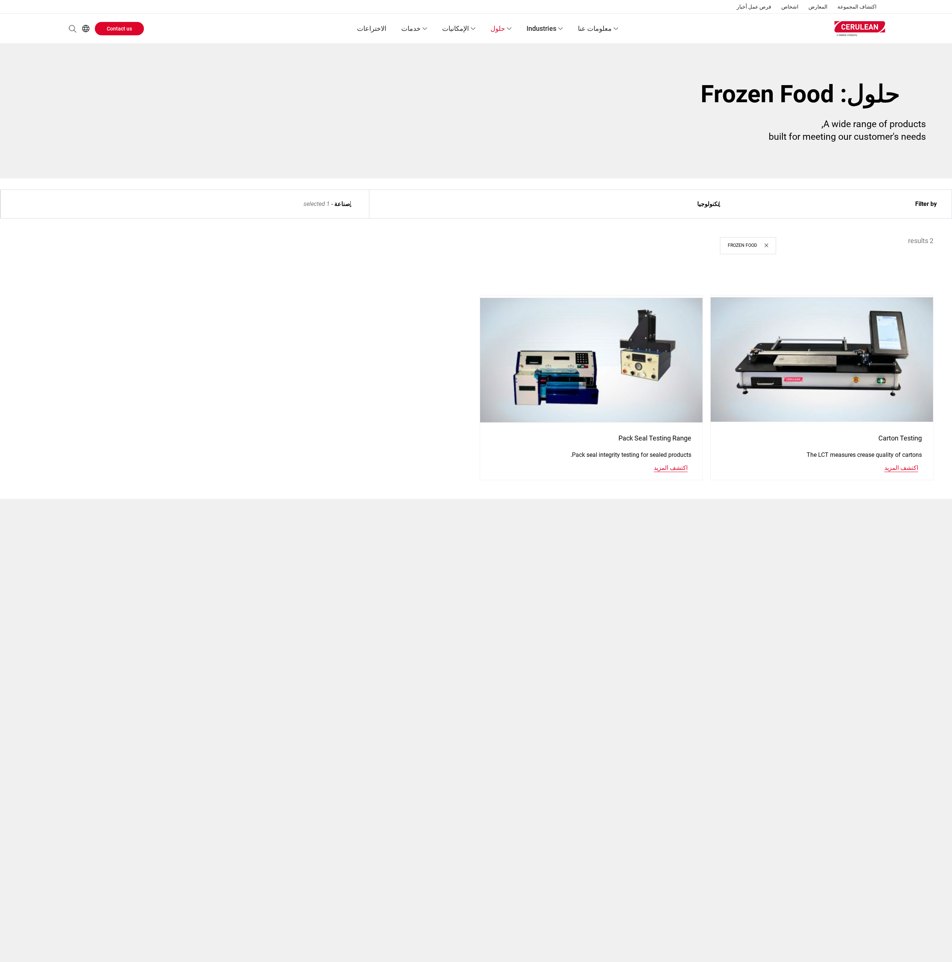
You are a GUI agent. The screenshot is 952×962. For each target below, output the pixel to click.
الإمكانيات (455, 28)
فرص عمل (759, 7)
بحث (72, 28)
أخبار (742, 7)
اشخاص (789, 7)
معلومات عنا (595, 28)
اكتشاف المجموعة (857, 7)
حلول (498, 28)
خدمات (411, 28)
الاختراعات (371, 28)
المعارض (817, 7)
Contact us (119, 29)
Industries (541, 28)
